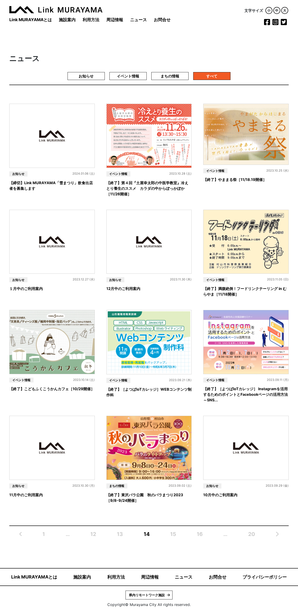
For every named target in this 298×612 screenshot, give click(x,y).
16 (200, 534)
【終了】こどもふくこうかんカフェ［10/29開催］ (52, 388)
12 (93, 534)
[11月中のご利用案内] (52, 447)
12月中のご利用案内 (123, 288)
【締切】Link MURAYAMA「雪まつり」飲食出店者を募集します (51, 185)
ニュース (138, 19)
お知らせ (86, 76)
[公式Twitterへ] (284, 23)
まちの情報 (170, 76)
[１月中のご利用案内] (52, 241)
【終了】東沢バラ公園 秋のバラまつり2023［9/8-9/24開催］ (144, 497)
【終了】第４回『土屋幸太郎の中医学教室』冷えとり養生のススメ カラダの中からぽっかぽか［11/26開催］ (147, 188)
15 (173, 534)
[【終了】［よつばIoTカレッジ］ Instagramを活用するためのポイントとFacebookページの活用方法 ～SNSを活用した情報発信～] (245, 341)
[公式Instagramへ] (275, 23)
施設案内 (67, 19)
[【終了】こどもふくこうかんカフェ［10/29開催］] (52, 341)
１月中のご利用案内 (26, 288)
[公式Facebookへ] (267, 23)
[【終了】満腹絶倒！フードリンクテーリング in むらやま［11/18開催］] (245, 241)
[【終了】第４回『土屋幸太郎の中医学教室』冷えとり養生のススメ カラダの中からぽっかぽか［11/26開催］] (149, 135)
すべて (211, 76)
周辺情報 (114, 19)
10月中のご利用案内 (220, 494)
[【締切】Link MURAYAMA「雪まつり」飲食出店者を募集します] (52, 135)
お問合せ (162, 19)
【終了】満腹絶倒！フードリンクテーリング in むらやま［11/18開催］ (245, 291)
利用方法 (91, 19)
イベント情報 (128, 76)
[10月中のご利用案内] (245, 447)
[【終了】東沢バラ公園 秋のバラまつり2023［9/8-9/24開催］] (149, 447)
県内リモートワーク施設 (147, 595)
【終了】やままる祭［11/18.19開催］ (235, 179)
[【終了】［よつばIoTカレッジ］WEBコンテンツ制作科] (149, 341)
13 (120, 534)
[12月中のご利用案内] (149, 241)
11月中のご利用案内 (26, 494)
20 (251, 534)
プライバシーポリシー (265, 577)
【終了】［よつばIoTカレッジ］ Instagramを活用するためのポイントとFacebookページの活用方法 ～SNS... (245, 394)
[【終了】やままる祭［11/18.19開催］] (245, 134)
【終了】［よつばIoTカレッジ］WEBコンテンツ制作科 (149, 392)
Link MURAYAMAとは (30, 19)
